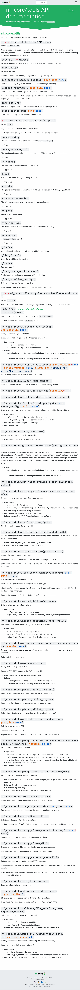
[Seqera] (35, 982)
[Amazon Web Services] (38, 982)
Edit (72, 10)
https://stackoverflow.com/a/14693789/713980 (38, 902)
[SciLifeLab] (45, 982)
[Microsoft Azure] (42, 982)
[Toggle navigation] (76, 2)
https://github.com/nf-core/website (40, 986)
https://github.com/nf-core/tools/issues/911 (18, 99)
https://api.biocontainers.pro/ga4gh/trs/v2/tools (40, 455)
